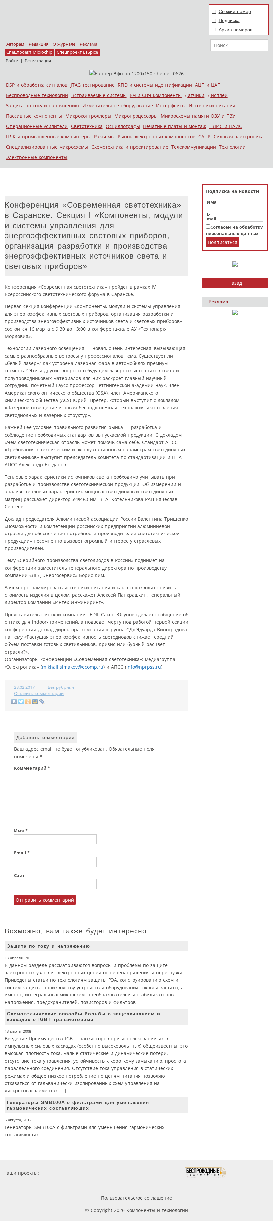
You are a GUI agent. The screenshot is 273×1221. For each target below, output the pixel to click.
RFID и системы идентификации (155, 85)
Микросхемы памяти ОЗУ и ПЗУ (198, 116)
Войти (12, 61)
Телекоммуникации (193, 147)
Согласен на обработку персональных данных (234, 230)
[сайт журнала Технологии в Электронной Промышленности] (104, 1172)
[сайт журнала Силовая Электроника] (62, 1172)
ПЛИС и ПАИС (225, 126)
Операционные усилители (37, 126)
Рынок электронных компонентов (156, 136)
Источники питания (212, 105)
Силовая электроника (239, 136)
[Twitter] (21, 701)
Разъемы (104, 136)
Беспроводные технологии (37, 95)
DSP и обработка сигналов (36, 85)
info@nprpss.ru (143, 667)
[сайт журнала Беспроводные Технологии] (205, 1172)
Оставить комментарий (39, 693)
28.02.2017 (25, 687)
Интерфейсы (171, 105)
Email (22, 853)
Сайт (19, 875)
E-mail (211, 216)
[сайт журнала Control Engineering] (249, 1172)
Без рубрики (61, 687)
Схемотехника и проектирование (129, 147)
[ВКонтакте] (14, 701)
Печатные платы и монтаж (174, 126)
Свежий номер (235, 11)
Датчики (194, 95)
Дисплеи (218, 95)
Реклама (88, 44)
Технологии (232, 147)
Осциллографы (123, 126)
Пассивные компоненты (34, 116)
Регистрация (38, 61)
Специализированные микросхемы (47, 147)
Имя (212, 202)
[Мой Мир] (35, 701)
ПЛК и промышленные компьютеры (48, 136)
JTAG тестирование (93, 85)
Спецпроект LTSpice (77, 52)
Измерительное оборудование (117, 105)
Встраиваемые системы (99, 95)
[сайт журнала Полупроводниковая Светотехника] (153, 1172)
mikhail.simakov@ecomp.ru (72, 667)
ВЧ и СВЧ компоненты (156, 95)
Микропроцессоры (136, 116)
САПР (204, 136)
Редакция (38, 44)
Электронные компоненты (36, 157)
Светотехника (87, 126)
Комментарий (32, 768)
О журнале (64, 44)
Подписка (229, 20)
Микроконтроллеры (88, 116)
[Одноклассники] (28, 701)
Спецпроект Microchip (29, 52)
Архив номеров (235, 29)
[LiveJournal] (42, 701)
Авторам (15, 44)
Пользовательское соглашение (136, 1198)
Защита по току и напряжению (42, 105)
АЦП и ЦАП (208, 85)
